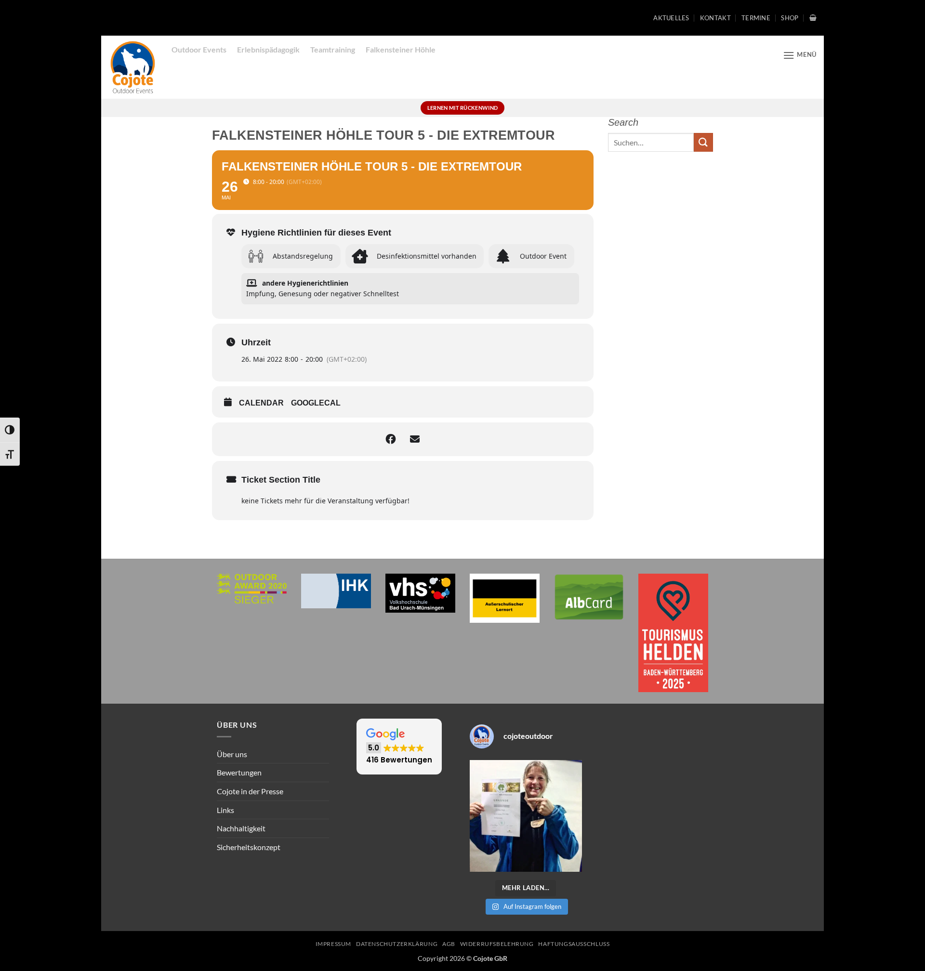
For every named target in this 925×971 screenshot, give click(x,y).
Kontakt (715, 18)
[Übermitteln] (703, 142)
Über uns (232, 754)
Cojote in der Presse (250, 791)
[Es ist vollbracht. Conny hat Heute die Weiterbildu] (526, 816)
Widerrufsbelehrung (497, 943)
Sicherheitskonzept (248, 847)
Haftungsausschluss (573, 943)
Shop (789, 18)
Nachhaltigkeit (241, 828)
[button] (813, 18)
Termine (755, 18)
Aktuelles (671, 18)
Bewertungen (239, 772)
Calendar (261, 403)
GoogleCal (316, 403)
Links (225, 809)
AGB (448, 943)
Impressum (334, 943)
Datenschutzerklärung (396, 943)
